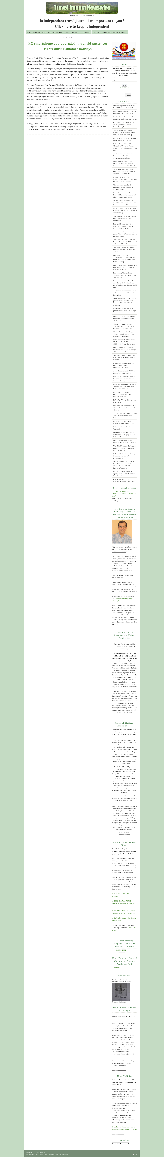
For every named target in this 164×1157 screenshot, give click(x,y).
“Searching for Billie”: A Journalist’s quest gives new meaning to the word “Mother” (124, 326)
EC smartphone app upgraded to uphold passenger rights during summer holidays (67, 46)
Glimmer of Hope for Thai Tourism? (122, 428)
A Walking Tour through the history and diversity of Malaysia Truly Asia (123, 365)
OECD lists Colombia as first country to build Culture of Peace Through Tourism (123, 124)
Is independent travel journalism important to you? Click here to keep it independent (82, 23)
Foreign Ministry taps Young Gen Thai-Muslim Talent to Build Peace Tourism (123, 226)
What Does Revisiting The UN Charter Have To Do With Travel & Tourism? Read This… (125, 241)
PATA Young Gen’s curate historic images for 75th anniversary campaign (122, 394)
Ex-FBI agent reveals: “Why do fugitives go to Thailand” (124, 139)
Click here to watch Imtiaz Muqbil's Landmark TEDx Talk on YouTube (124, 493)
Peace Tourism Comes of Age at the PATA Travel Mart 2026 (124, 112)
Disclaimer (29, 1152)
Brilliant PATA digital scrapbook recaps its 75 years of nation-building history (125, 179)
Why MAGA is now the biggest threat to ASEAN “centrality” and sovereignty (124, 448)
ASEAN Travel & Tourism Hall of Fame (113, 32)
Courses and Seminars (72, 32)
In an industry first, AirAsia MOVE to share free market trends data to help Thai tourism (125, 163)
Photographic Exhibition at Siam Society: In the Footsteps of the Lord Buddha (124, 349)
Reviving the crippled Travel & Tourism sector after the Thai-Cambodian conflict (124, 386)
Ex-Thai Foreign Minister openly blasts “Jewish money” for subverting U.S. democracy (124, 473)
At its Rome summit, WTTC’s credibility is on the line (124, 372)
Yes (115, 78)
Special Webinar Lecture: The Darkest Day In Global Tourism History (124, 357)
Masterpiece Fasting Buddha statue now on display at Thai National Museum (124, 434)
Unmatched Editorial (39, 32)
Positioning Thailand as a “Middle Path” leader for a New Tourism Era (124, 275)
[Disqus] (68, 167)
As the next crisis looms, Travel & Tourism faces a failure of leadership (124, 293)
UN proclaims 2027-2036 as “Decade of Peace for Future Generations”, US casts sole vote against (125, 147)
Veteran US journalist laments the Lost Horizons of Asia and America (124, 249)
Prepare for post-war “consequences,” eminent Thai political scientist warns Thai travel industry (124, 258)
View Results (124, 88)
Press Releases (86, 32)
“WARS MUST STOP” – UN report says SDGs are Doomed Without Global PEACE (124, 171)
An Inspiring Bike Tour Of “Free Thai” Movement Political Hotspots (125, 415)
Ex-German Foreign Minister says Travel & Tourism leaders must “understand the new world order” (125, 284)
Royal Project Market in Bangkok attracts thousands (123, 422)
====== (68, 53)
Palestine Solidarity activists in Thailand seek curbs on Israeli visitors (125, 407)
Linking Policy (40, 1152)
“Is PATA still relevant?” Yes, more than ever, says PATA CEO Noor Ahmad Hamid (124, 202)
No (115, 80)
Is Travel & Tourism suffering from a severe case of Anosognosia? (124, 456)
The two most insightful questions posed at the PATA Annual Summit (123, 187)
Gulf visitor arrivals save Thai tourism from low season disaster (125, 118)
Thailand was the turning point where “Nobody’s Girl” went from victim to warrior (124, 334)
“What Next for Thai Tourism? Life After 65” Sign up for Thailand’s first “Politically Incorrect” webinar (124, 464)
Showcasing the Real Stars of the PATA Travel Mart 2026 (124, 106)
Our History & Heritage (55, 32)
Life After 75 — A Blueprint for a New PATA (124, 401)
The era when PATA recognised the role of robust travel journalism (124, 218)
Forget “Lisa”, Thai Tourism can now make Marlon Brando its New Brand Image (125, 267)
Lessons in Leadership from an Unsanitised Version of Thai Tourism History (124, 378)
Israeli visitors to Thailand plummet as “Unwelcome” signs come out (125, 310)
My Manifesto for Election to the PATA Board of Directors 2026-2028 (124, 318)
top (136, 1154)
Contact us (96, 32)
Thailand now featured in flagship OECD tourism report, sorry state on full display (124, 132)
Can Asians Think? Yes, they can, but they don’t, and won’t (124, 480)
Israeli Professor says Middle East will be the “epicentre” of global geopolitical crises (124, 195)
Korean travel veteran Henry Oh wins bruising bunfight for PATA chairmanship (125, 210)
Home (29, 32)
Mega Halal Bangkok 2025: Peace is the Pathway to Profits (124, 441)
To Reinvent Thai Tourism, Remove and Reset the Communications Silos (123, 156)
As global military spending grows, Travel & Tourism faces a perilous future (125, 234)
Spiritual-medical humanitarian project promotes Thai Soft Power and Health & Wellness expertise (124, 301)
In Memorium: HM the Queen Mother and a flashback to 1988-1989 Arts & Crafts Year (124, 342)
